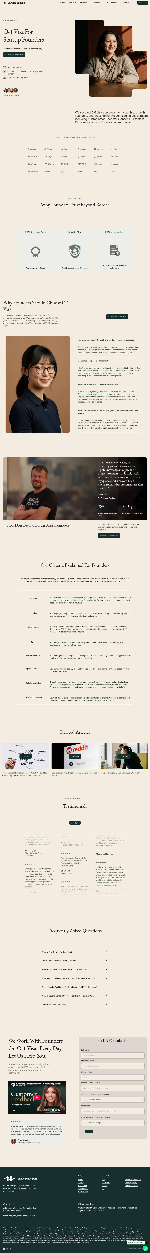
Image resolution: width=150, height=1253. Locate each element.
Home (62, 3)
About (80, 1183)
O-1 (103, 1180)
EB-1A (104, 1186)
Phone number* (87, 1072)
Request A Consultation (14, 54)
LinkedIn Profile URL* (90, 1083)
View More (75, 823)
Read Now (26, 756)
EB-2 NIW (106, 1183)
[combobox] (86, 1078)
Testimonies (83, 1189)
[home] (16, 3)
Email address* (87, 1061)
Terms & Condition (133, 1180)
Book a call (83, 1192)
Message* (85, 1106)
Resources (82, 1186)
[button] (112, 3)
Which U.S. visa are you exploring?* (96, 1094)
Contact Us (142, 3)
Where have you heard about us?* (95, 1117)
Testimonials (96, 3)
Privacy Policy (131, 1183)
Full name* (85, 1050)
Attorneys (84, 3)
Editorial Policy (131, 1186)
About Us (72, 3)
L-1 (103, 1189)
